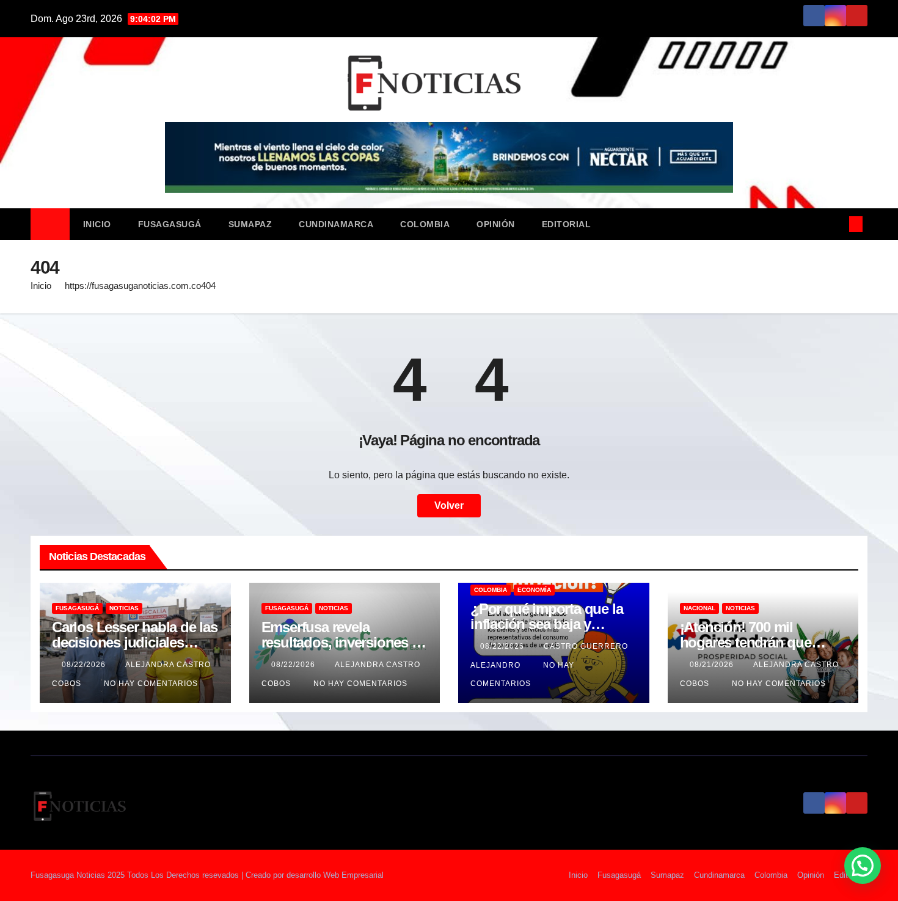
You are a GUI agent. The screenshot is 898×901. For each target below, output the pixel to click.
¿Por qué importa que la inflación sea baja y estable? (546, 623)
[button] (835, 224)
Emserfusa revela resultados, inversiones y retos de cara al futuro (340, 642)
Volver (449, 505)
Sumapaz (250, 224)
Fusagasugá (170, 224)
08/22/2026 (85, 664)
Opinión (495, 224)
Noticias (124, 608)
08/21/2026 (713, 664)
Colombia (425, 224)
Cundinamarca (336, 224)
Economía (534, 589)
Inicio (97, 224)
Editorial (566, 224)
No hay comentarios (151, 683)
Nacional (699, 608)
